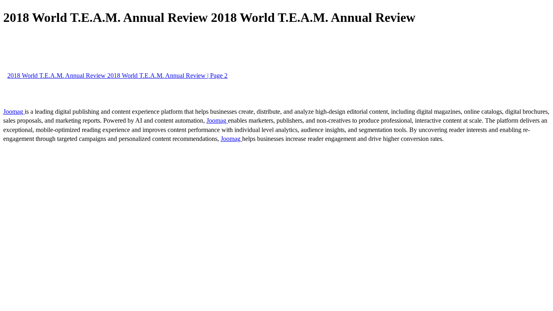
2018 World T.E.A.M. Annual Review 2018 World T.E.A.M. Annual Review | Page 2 (117, 75)
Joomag (14, 111)
